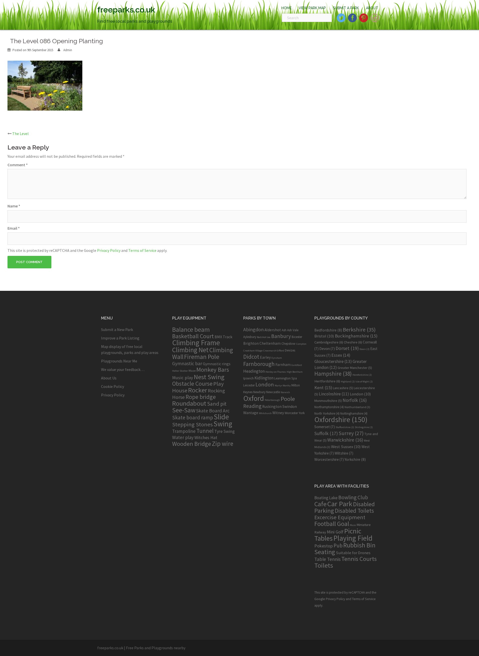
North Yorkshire (327, 413)
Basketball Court (193, 336)
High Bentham (295, 371)
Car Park (339, 503)
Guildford (296, 365)
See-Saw (183, 410)
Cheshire (353, 342)
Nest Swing (209, 377)
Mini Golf (335, 532)
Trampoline (184, 431)
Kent (323, 387)
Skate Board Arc (213, 410)
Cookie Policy (112, 386)
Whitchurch (265, 413)
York (302, 413)
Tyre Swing (224, 431)
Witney (278, 412)
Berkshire (359, 329)
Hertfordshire (327, 381)
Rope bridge (201, 396)
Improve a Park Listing (120, 337)
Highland (348, 381)
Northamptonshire (329, 407)
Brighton (251, 343)
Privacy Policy (108, 250)
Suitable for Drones (353, 552)
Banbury (281, 336)
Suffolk (326, 433)
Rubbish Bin (359, 545)
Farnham (283, 364)
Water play (183, 437)
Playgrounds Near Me (119, 360)
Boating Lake (326, 497)
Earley (265, 357)
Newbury (259, 392)
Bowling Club (353, 497)
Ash (284, 330)
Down (364, 349)
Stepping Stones (192, 424)
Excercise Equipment (339, 517)
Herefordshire (362, 374)
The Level (20, 133)
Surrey (351, 433)
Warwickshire (345, 440)
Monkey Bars (212, 369)
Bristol (324, 336)
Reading (252, 406)
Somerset (324, 426)
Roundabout (189, 403)
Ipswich (248, 378)
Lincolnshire (334, 394)
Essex (340, 355)
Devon (327, 348)
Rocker (197, 390)
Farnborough (259, 363)
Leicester (249, 385)
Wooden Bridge (191, 444)
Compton (301, 343)
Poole (288, 399)
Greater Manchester (355, 367)
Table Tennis (327, 559)
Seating (324, 552)
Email (13, 228)
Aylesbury (249, 337)
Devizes (290, 350)
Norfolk (355, 400)
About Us (109, 377)
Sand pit (217, 403)
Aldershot (272, 330)
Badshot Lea (263, 337)
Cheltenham (270, 343)
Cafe (320, 504)
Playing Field (352, 538)
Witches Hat (205, 437)
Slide (221, 416)
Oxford (253, 398)
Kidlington (263, 378)
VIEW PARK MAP (312, 8)
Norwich (285, 392)
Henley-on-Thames (275, 371)
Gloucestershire (333, 361)
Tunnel (205, 430)
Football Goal (331, 524)
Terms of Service (142, 250)
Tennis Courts (359, 559)
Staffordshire (345, 427)
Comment (17, 164)
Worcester (291, 413)
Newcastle (273, 392)
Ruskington (272, 406)
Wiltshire (344, 453)
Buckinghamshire (356, 336)
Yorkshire (355, 459)
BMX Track (223, 336)
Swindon (289, 406)
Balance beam (191, 329)
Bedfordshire (328, 330)
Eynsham (276, 357)
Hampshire (333, 373)
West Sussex (346, 446)
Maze (192, 370)
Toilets (323, 565)
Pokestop (323, 546)
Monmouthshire (328, 400)
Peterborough (272, 400)
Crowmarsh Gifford (273, 350)
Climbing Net (190, 349)
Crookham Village (252, 350)
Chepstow (288, 343)
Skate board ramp (192, 417)
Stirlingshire (364, 427)
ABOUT (372, 8)
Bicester (297, 337)
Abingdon (253, 329)
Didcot (251, 356)
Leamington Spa (285, 378)
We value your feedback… (122, 369)
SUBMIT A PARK (346, 8)
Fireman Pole (201, 357)
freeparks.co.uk (126, 9)
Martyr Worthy (283, 385)
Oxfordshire (340, 419)
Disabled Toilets (354, 510)
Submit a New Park (117, 329)
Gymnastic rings (217, 363)
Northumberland (357, 407)
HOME (286, 8)
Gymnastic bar (187, 363)
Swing (223, 423)
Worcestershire (329, 459)
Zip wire (222, 444)
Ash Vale (292, 330)
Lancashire (343, 388)
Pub (338, 545)
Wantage (250, 412)
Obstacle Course (192, 383)
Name (13, 205)
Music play (182, 377)
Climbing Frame (196, 342)
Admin (67, 50)
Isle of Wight (364, 381)
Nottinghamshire (353, 413)
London (264, 384)
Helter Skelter (180, 370)
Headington (254, 371)
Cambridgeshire (328, 342)
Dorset (347, 348)
